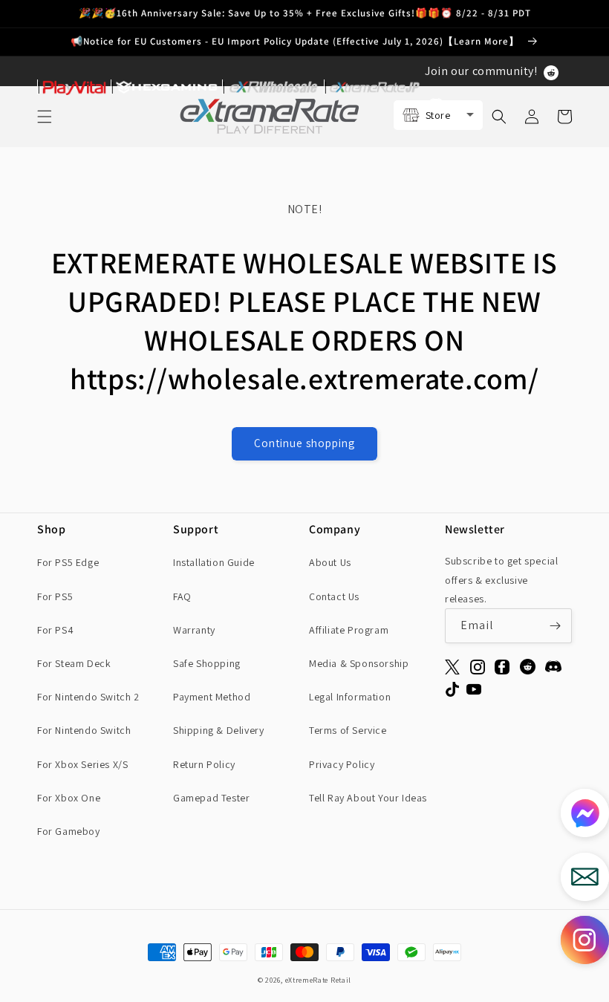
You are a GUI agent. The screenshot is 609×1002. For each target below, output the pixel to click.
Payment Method (211, 696)
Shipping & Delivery (218, 730)
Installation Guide (214, 562)
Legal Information (350, 696)
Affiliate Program (348, 630)
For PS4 (55, 630)
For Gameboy (68, 831)
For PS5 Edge (68, 562)
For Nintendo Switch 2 (88, 696)
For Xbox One (68, 797)
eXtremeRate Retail (318, 980)
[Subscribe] (554, 625)
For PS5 (55, 596)
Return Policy (204, 764)
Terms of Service (348, 730)
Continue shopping (304, 443)
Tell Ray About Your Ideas (368, 797)
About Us (330, 562)
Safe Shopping (207, 663)
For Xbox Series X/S (82, 764)
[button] (585, 944)
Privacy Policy (341, 764)
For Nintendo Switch (84, 730)
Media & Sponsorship (358, 663)
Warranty (194, 630)
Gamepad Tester (211, 797)
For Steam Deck (74, 663)
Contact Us (334, 596)
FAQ (182, 596)
